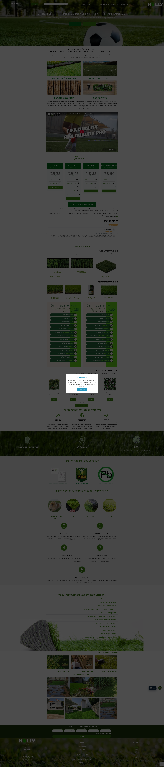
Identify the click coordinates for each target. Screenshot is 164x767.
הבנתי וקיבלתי (82, 389)
